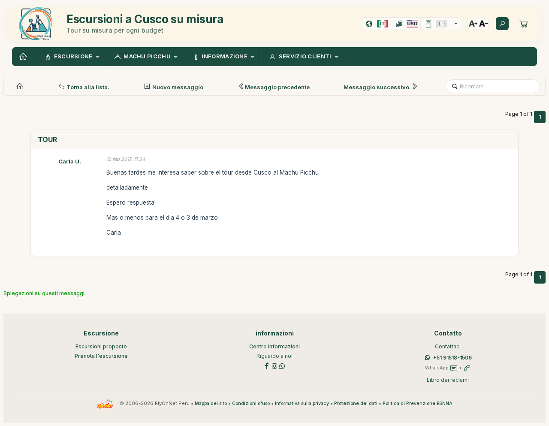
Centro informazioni (274, 346)
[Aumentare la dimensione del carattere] (473, 23)
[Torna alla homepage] (24, 56)
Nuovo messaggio (177, 87)
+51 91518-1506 (452, 357)
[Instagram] (274, 366)
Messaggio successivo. (377, 87)
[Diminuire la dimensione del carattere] (483, 23)
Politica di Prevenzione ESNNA (417, 403)
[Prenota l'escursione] (524, 23)
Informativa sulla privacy (302, 403)
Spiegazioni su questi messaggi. (44, 293)
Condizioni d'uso (251, 403)
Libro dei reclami (448, 380)
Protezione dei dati (355, 403)
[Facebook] (267, 366)
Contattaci (448, 346)
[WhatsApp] (282, 366)
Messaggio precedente (277, 87)
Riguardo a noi (274, 356)
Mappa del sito (211, 403)
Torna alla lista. (87, 87)
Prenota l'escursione (101, 356)
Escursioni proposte (101, 346)
